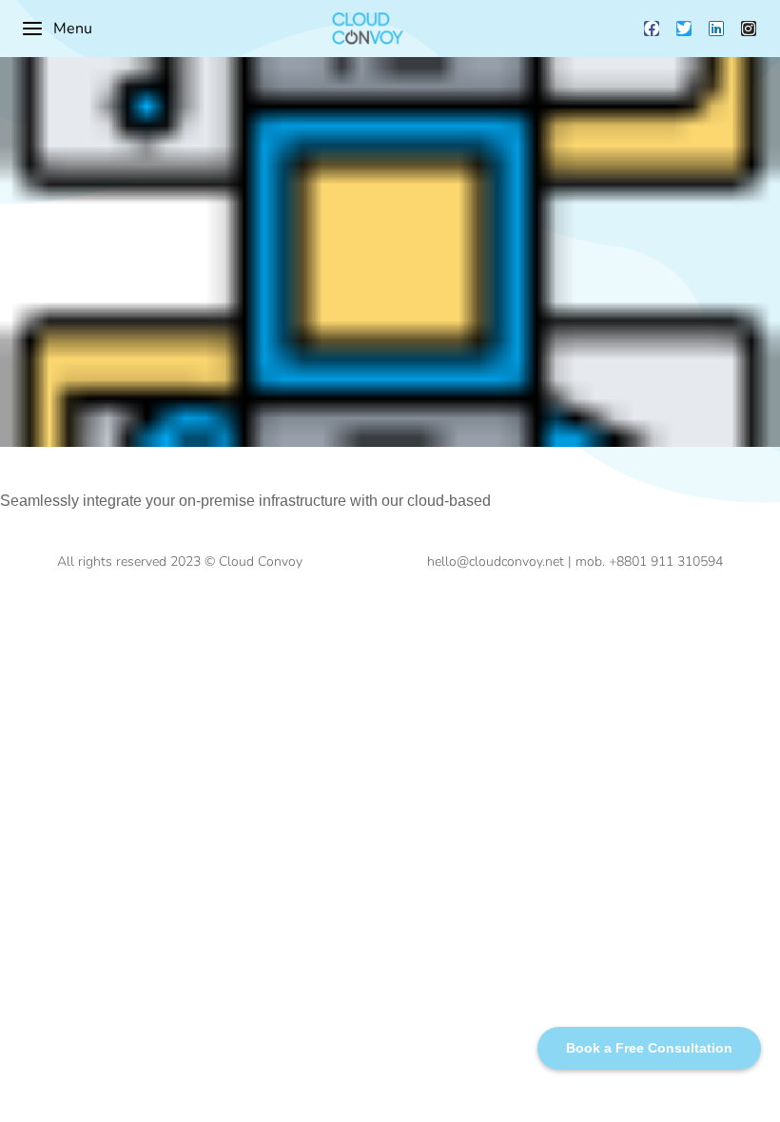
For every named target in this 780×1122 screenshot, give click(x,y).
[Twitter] (684, 28)
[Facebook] (651, 28)
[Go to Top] (751, 1093)
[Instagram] (748, 28)
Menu (72, 28)
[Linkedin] (716, 28)
